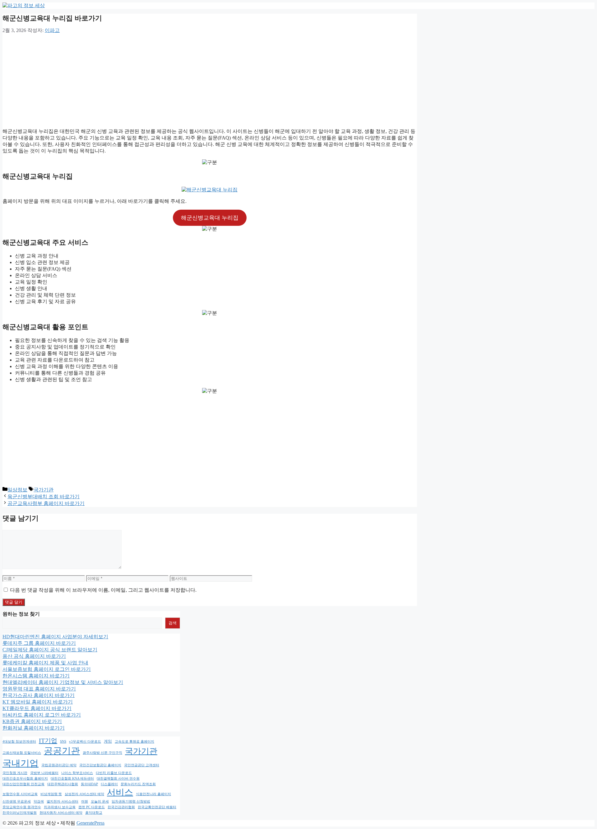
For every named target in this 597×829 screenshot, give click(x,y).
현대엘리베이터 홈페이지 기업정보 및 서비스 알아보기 (62, 682)
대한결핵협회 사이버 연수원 (118, 778)
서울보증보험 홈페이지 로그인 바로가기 (46, 669)
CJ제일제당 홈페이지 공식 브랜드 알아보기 (49, 649)
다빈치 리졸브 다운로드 (114, 773)
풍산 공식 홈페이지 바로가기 (34, 656)
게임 (108, 741)
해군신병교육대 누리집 (209, 218)
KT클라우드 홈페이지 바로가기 (37, 708)
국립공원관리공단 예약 (58, 765)
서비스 (120, 792)
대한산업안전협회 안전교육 (23, 784)
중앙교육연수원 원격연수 (21, 807)
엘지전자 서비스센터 (62, 801)
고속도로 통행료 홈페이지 (134, 741)
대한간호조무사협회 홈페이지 (25, 778)
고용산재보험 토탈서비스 (21, 752)
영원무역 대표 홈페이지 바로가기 (39, 688)
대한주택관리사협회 (62, 784)
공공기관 (62, 751)
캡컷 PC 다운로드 (91, 807)
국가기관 (43, 489)
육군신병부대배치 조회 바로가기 (43, 496)
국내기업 (20, 763)
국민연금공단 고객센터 (141, 765)
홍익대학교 (93, 812)
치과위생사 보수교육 (60, 807)
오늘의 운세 (100, 801)
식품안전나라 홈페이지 (153, 794)
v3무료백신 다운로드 (85, 741)
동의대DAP (89, 784)
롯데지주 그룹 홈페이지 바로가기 (39, 643)
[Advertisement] (209, 79)
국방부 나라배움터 (44, 773)
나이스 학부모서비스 (77, 773)
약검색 (39, 801)
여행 (84, 801)
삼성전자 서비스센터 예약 (84, 794)
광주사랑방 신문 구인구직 (102, 752)
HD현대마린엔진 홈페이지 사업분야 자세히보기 (55, 636)
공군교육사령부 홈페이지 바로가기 (46, 503)
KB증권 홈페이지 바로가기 (32, 721)
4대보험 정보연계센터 (19, 741)
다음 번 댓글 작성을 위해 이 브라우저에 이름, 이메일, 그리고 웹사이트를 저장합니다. (103, 590)
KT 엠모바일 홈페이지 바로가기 (37, 701)
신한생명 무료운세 (16, 801)
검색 (173, 623)
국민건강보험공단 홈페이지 (100, 765)
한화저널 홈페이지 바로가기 (33, 728)
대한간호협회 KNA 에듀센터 (72, 778)
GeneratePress (90, 823)
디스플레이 (109, 784)
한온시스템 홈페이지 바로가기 (36, 675)
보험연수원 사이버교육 (20, 794)
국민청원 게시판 (14, 773)
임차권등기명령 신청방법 (131, 801)
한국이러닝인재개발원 (19, 812)
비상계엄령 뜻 (51, 794)
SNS (63, 741)
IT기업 (48, 740)
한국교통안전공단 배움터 (157, 807)
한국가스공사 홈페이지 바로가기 (38, 695)
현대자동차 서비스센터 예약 (60, 812)
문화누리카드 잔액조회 (138, 784)
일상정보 (17, 489)
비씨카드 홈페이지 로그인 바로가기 (41, 714)
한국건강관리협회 (121, 807)
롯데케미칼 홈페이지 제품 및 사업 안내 (45, 662)
